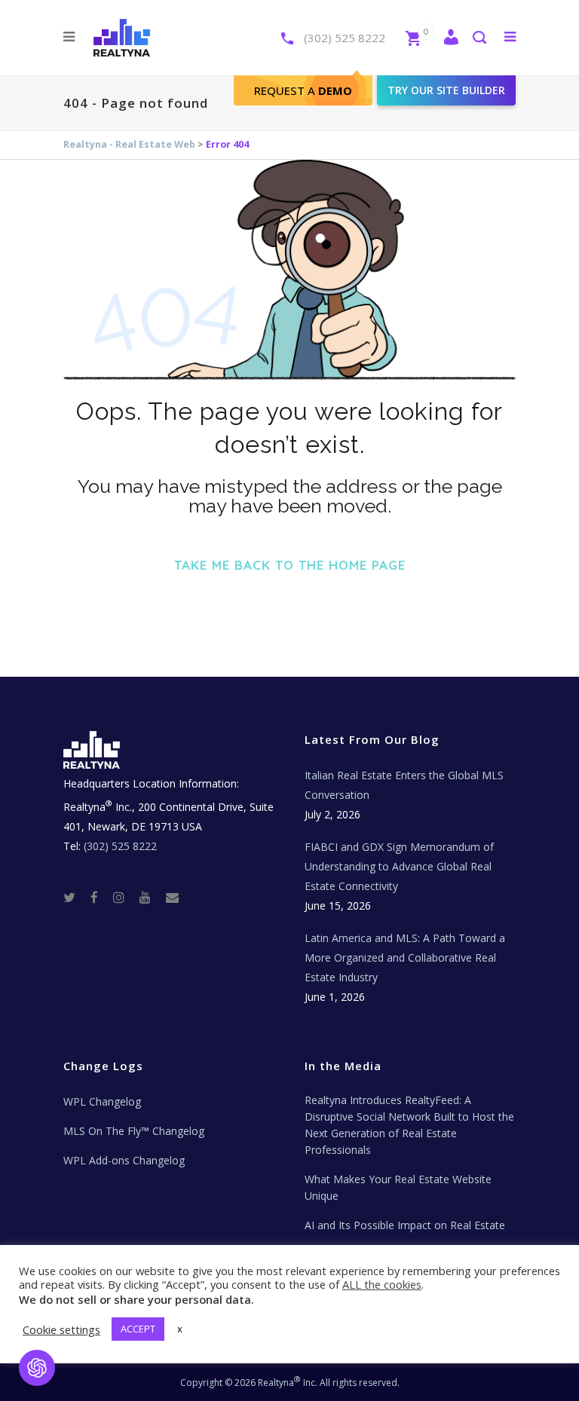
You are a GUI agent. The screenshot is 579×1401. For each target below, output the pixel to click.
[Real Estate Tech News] (172, 896)
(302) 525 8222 (344, 37)
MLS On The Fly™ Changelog (133, 1131)
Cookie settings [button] (61, 1329)
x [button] (179, 1328)
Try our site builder (446, 90)
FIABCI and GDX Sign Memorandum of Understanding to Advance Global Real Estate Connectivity (399, 866)
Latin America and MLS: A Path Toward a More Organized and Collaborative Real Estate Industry (405, 957)
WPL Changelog (102, 1101)
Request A (303, 90)
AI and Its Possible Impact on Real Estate (405, 1225)
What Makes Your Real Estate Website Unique (398, 1187)
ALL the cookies (381, 1284)
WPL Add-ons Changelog (124, 1160)
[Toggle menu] (507, 36)
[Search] (478, 39)
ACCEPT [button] (138, 1328)
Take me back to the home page (290, 565)
